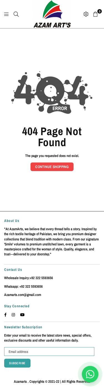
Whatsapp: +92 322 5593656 (23, 286)
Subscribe (17, 363)
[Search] (16, 14)
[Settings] (86, 14)
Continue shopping (52, 166)
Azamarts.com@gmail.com (22, 294)
